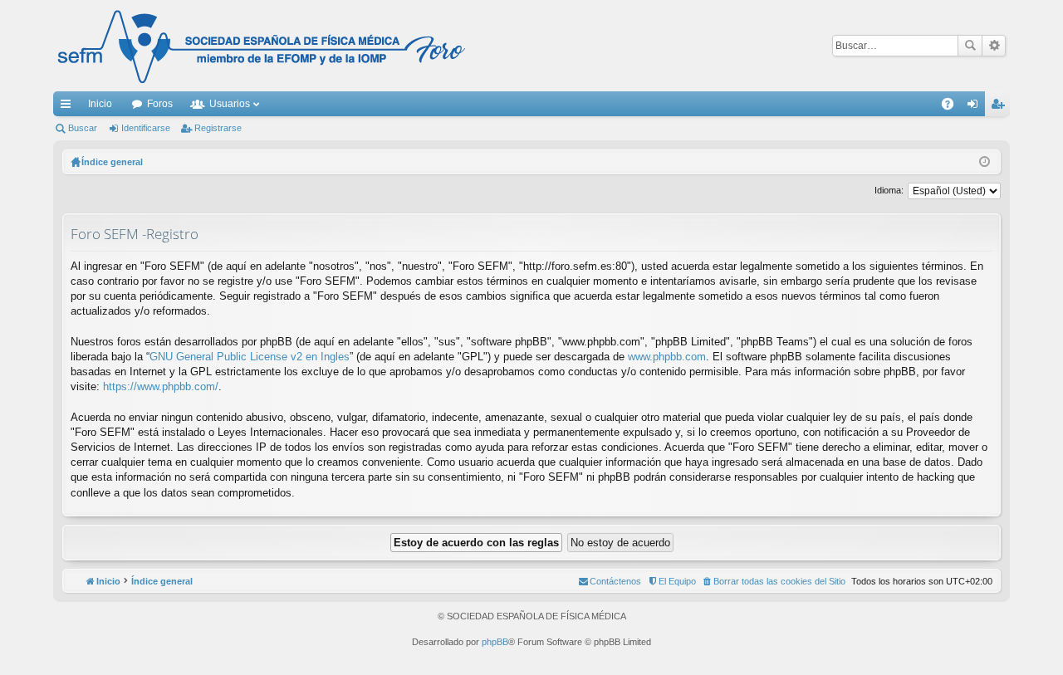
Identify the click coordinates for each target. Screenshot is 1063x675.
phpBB (495, 642)
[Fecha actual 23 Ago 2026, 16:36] (984, 162)
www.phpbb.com (667, 356)
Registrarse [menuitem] (1001, 107)
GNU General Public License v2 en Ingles (249, 356)
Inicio (100, 104)
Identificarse (145, 128)
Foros (160, 104)
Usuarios (229, 104)
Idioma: (889, 190)
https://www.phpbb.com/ (160, 386)
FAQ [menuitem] (953, 107)
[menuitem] (773, 581)
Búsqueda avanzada (993, 46)
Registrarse (218, 128)
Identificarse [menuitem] (976, 107)
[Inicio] (261, 45)
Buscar (970, 46)
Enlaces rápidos (69, 107)
